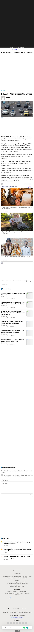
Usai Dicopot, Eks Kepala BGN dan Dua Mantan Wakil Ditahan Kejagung (12, 322)
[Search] (30, 49)
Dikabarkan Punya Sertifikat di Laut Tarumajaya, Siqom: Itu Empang (17, 557)
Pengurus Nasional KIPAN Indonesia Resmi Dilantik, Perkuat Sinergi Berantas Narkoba (13, 303)
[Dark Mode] (32, 49)
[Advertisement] (15, 23)
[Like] (3, 628)
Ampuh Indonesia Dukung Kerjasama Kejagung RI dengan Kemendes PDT (17, 542)
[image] (29, 295)
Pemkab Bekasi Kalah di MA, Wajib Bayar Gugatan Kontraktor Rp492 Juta (12, 331)
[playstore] (20, 617)
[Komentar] (8, 628)
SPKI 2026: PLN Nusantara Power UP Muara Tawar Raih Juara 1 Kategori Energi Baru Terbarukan (13, 312)
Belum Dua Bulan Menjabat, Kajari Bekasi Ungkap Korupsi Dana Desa (17, 550)
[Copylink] (27, 628)
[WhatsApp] (24, 628)
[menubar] (2, 49)
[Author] (3, 98)
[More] (24, 298)
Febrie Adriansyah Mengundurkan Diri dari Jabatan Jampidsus (13, 294)
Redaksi (8, 97)
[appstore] (14, 617)
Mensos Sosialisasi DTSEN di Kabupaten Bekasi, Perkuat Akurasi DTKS (12, 340)
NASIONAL (3, 90)
